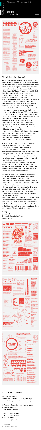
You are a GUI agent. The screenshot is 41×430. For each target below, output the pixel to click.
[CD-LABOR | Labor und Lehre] (2, 8)
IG (30, 2)
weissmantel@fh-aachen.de (11, 420)
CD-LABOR (10, 12)
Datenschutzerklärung (9, 426)
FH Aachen (11, 2)
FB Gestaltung (22, 2)
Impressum (6, 424)
